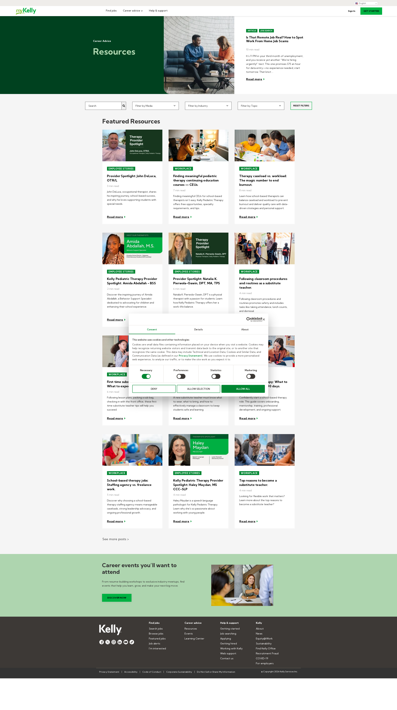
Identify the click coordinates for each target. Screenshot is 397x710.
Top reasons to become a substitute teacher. (258, 482)
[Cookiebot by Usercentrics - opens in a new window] (248, 319)
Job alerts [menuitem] (154, 643)
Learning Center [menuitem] (194, 638)
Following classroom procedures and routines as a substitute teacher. (263, 283)
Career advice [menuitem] (131, 10)
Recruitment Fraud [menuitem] (267, 653)
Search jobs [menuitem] (156, 628)
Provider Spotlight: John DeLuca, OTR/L (131, 178)
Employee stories (121, 168)
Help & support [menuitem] (158, 10)
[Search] (124, 106)
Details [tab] (198, 329)
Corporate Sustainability (179, 671)
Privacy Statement (190, 355)
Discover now (116, 597)
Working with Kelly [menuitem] (231, 648)
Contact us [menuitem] (226, 658)
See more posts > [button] (115, 539)
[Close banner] (264, 319)
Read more (254, 79)
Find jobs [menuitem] (111, 10)
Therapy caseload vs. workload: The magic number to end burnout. (263, 180)
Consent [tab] (152, 329)
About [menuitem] (260, 628)
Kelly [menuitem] (259, 623)
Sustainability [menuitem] (264, 643)
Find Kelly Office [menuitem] (266, 648)
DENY (154, 388)
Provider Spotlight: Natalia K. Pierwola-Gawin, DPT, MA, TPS (196, 281)
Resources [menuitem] (191, 628)
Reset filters (301, 105)
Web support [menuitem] (228, 653)
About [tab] (245, 329)
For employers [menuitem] (265, 663)
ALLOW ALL (243, 388)
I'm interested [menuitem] (157, 648)
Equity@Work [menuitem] (264, 638)
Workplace (183, 168)
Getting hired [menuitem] (228, 643)
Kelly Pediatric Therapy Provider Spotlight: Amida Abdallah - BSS (132, 281)
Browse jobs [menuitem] (156, 633)
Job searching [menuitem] (228, 633)
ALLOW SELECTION (198, 388)
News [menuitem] (259, 633)
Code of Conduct (151, 671)
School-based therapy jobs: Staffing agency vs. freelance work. (129, 484)
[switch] (181, 376)
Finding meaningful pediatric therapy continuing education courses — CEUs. (196, 180)
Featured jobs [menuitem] (157, 638)
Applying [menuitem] (225, 638)
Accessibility (130, 671)
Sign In (351, 11)
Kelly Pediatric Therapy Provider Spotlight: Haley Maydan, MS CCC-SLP (198, 484)
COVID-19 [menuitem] (262, 658)
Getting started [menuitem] (230, 628)
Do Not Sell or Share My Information (216, 671)
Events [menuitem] (189, 633)
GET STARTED (371, 11)
